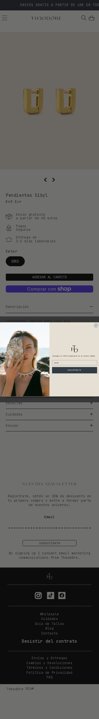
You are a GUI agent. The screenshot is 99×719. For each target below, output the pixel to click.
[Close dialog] (96, 326)
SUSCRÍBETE (75, 370)
